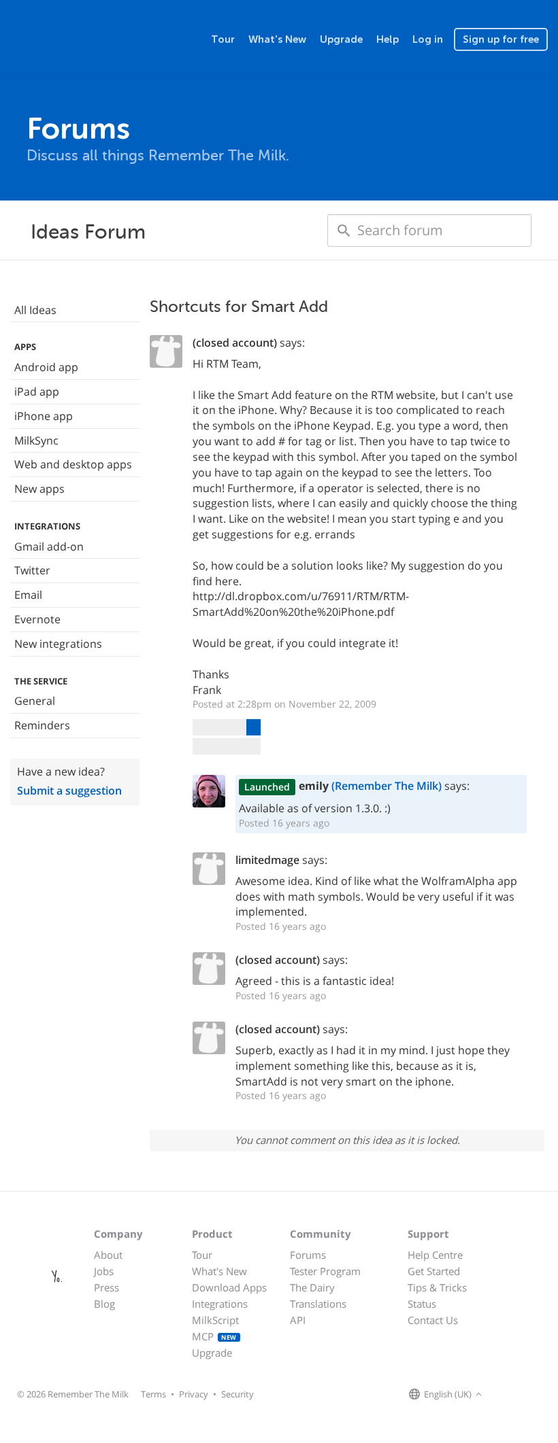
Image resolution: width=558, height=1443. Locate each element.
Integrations (220, 1303)
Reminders (42, 725)
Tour (223, 39)
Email (28, 594)
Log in (427, 39)
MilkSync (36, 440)
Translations (318, 1303)
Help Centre (435, 1255)
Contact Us (433, 1320)
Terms (153, 1394)
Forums (308, 1255)
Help (387, 39)
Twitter (32, 570)
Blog (104, 1303)
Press (106, 1287)
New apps (39, 488)
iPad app (36, 391)
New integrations (58, 643)
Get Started (434, 1271)
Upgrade (341, 39)
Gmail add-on (49, 546)
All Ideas (35, 309)
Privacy (193, 1394)
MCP (214, 1336)
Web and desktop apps (73, 464)
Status (422, 1303)
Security (237, 1394)
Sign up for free (501, 39)
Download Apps (229, 1287)
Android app (46, 367)
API (298, 1320)
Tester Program (325, 1271)
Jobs (104, 1271)
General (34, 700)
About (108, 1255)
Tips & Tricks (437, 1287)
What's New (277, 39)
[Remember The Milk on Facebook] (505, 1395)
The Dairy (312, 1287)
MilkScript (215, 1320)
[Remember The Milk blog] (541, 1395)
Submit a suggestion (69, 790)
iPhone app (43, 415)
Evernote (37, 619)
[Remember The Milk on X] (524, 1395)
